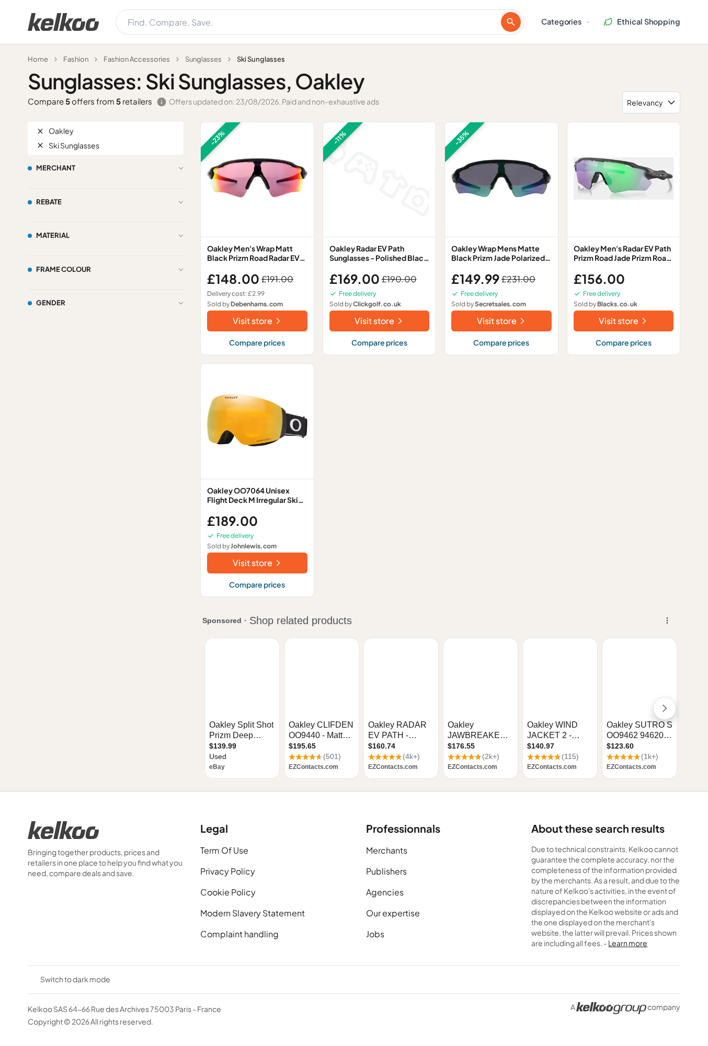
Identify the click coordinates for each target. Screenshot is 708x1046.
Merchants (386, 850)
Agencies (385, 892)
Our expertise (393, 912)
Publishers (386, 871)
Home (38, 59)
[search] (511, 22)
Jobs (375, 933)
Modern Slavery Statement (252, 912)
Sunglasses (203, 59)
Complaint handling (239, 933)
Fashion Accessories (137, 59)
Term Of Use (224, 850)
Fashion (75, 59)
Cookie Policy (228, 892)
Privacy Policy (227, 871)
